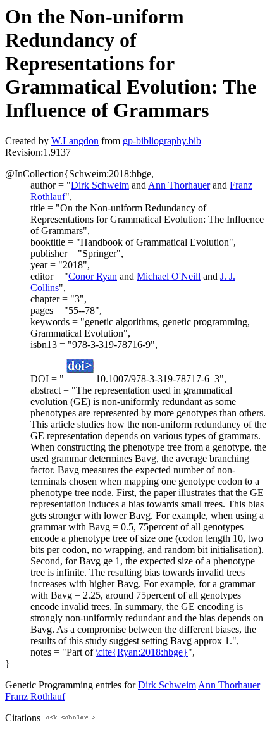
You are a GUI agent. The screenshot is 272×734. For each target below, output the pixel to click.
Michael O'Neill (169, 276)
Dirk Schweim (100, 185)
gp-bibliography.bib (162, 140)
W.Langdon (75, 140)
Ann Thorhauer (179, 185)
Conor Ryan (92, 276)
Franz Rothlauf (35, 696)
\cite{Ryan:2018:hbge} (142, 652)
